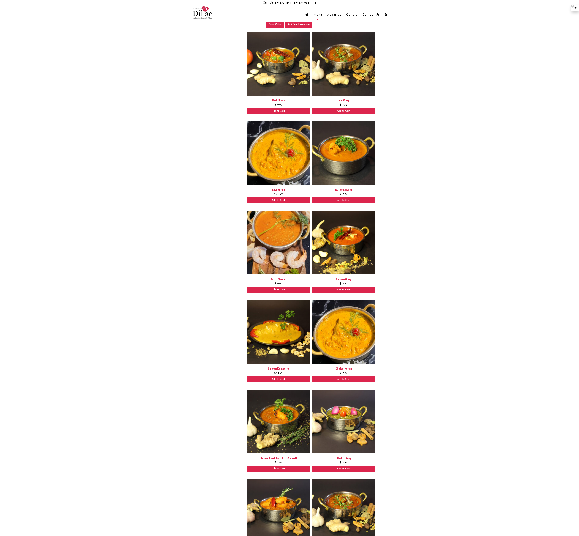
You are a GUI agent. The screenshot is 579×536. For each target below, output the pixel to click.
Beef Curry (343, 100)
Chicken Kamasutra (278, 368)
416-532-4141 (284, 3)
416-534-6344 (297, 3)
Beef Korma (278, 189)
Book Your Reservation (298, 24)
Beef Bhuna (278, 100)
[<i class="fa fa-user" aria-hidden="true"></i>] (386, 14)
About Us (334, 14)
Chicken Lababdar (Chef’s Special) (278, 458)
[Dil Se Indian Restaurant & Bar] (202, 12)
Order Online (274, 24)
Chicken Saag (343, 458)
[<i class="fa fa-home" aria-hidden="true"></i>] (306, 14)
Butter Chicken (343, 189)
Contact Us (371, 14)
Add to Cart (278, 111)
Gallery (351, 14)
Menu (318, 14)
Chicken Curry (343, 279)
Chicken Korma (343, 368)
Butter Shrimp (278, 279)
